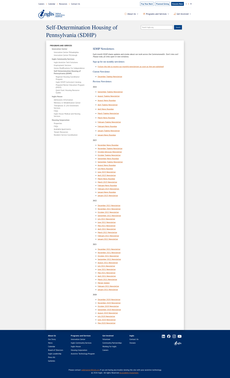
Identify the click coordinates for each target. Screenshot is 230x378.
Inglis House (57, 96)
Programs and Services (61, 45)
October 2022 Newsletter (108, 212)
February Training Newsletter (109, 122)
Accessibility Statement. (129, 373)
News (50, 343)
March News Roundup (106, 117)
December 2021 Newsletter (109, 249)
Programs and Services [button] (156, 13)
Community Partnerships (112, 343)
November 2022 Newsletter (109, 209)
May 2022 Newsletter (106, 225)
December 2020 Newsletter (109, 299)
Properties (58, 123)
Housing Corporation (60, 120)
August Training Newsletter (109, 96)
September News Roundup (108, 158)
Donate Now (177, 4)
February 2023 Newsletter (109, 189)
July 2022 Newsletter (106, 219)
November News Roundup (108, 145)
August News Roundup (107, 100)
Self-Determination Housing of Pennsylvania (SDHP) (67, 72)
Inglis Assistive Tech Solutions (66, 62)
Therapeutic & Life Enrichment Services (66, 106)
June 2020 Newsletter (107, 319)
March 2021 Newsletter (107, 279)
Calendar (51, 4)
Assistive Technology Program (83, 353)
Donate (132, 343)
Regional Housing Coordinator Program (68, 78)
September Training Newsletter (110, 92)
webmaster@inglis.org (90, 370)
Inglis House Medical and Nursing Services (67, 115)
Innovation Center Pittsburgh (65, 55)
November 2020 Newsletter (109, 303)
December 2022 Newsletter (109, 205)
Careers (41, 4)
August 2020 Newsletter (108, 313)
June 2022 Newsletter (107, 222)
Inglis (131, 335)
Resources (63, 4)
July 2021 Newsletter (106, 266)
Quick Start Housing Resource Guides (67, 91)
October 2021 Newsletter (108, 256)
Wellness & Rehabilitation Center (67, 102)
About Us (52, 335)
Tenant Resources (61, 132)
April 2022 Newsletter (107, 229)
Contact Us (75, 4)
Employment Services (62, 65)
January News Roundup (107, 135)
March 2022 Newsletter (107, 232)
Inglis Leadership (54, 353)
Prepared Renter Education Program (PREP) (70, 86)
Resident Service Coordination (66, 135)
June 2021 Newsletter (107, 269)
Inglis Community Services (63, 59)
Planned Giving (162, 4)
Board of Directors (55, 350)
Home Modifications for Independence (69, 68)
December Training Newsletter (110, 76)
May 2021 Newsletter (106, 272)
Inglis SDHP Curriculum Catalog (68, 82)
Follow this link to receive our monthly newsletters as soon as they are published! (131, 66)
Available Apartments (62, 129)
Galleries (51, 361)
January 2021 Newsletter (108, 289)
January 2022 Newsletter (108, 239)
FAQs (56, 111)
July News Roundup (105, 168)
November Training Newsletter (110, 148)
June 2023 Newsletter (107, 172)
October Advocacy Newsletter (110, 152)
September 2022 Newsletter (109, 215)
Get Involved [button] (183, 13)
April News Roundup (106, 109)
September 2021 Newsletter (109, 259)
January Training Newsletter (109, 130)
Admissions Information (63, 100)
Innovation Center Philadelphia (66, 52)
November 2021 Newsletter (109, 252)
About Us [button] (131, 13)
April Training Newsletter (108, 105)
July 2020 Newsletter (106, 316)
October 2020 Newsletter (108, 306)
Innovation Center (59, 49)
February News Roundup (107, 126)
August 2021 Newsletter (108, 262)
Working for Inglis (109, 346)
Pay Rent (147, 4)
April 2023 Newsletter (107, 175)
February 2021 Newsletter (108, 286)
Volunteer (106, 339)
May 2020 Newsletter (106, 323)
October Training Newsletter (109, 155)
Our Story (52, 339)
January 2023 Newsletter (108, 195)
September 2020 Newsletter (109, 309)
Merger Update (104, 283)
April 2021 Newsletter (107, 276)
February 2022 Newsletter (108, 236)
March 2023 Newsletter (107, 182)
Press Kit (51, 357)
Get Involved (107, 335)
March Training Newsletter (108, 113)
